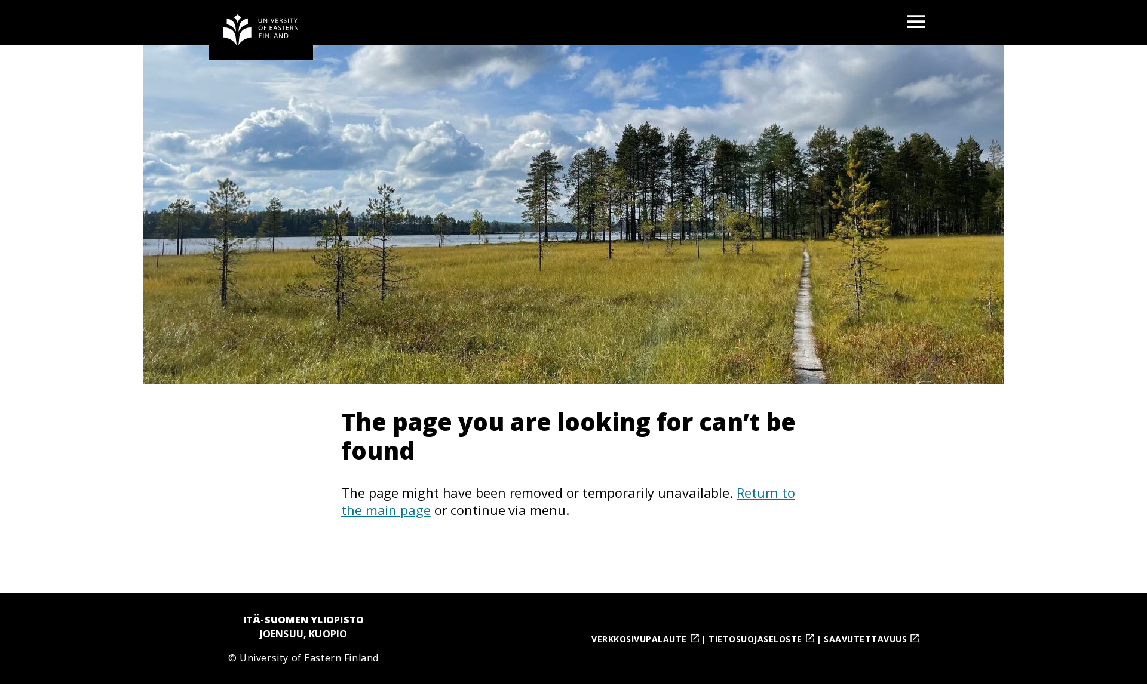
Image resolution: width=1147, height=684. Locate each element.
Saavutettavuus (865, 639)
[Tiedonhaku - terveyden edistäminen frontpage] (261, 29)
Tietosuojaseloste (755, 639)
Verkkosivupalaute (639, 639)
